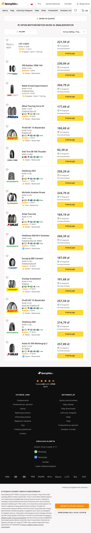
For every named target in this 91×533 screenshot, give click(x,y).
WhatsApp (42, 451)
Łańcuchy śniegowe (24, 10)
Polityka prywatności (22, 429)
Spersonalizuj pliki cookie (72, 512)
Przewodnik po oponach (23, 404)
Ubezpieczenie (23, 400)
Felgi (12, 10)
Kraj (22, 425)
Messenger (42, 457)
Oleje (37, 10)
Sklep (43, 10)
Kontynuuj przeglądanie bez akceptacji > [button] (75, 487)
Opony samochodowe (68, 400)
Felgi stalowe (68, 404)
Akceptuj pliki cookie (72, 506)
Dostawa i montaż (67, 10)
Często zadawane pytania (45, 466)
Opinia (22, 408)
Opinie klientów (53, 4)
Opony (5, 10)
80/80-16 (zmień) (47, 19)
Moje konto (85, 4)
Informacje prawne (23, 417)
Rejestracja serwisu (23, 412)
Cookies (23, 433)
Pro (39, 4)
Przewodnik (53, 10)
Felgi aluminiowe (68, 408)
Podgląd (70, 53)
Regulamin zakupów (22, 421)
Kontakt (68, 4)
